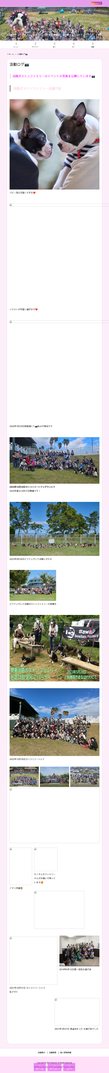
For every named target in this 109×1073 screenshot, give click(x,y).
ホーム (11, 54)
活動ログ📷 (23, 54)
